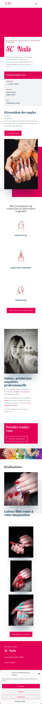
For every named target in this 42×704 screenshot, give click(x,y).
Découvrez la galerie (21, 634)
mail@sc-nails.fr (10, 95)
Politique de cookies (20, 701)
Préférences (21, 697)
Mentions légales (9, 662)
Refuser (21, 692)
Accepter (21, 686)
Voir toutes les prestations (21, 310)
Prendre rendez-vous (16, 75)
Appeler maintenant (17, 439)
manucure (26, 392)
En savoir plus (13, 133)
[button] (39, 674)
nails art (6, 400)
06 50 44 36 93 (11, 92)
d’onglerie (16, 392)
